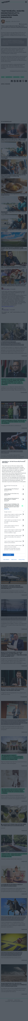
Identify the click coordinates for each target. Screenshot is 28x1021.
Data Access (14, 559)
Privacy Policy (22, 559)
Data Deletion (6, 559)
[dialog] (14, 510)
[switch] (23, 489)
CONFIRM (8, 554)
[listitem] (14, 486)
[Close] (25, 461)
